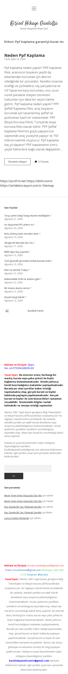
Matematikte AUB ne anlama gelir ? (22, 279)
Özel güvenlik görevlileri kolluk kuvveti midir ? (28, 261)
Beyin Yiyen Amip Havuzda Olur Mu (23, 495)
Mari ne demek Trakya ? (16, 270)
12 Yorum (43, 161)
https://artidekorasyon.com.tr (21, 185)
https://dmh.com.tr (40, 181)
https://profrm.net (13, 181)
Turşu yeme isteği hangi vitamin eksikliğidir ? (27, 215)
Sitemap (48, 185)
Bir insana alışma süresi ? (17, 288)
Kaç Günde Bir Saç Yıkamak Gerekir (23, 506)
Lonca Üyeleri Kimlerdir (16, 518)
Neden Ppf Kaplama (24, 55)
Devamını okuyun (19, 162)
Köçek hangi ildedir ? (15, 297)
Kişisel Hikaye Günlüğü (34, 23)
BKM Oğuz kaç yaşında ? (17, 251)
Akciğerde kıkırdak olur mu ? (19, 242)
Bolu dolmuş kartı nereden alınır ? (22, 233)
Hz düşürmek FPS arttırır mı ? (19, 224)
